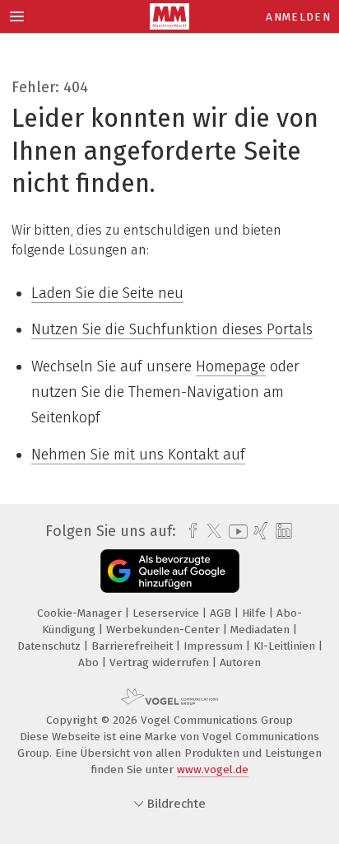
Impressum (214, 646)
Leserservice (167, 613)
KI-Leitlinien (285, 646)
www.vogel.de (212, 769)
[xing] (259, 531)
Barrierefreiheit (133, 646)
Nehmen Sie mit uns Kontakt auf (138, 454)
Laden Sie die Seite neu (107, 293)
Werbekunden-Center (164, 629)
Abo (90, 662)
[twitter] (210, 531)
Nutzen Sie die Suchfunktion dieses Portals (172, 329)
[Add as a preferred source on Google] (169, 571)
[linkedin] (282, 531)
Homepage (231, 366)
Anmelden (298, 17)
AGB (222, 613)
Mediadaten (261, 629)
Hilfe (255, 613)
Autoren (240, 662)
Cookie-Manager (81, 613)
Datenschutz (50, 646)
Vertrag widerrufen (160, 662)
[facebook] (189, 531)
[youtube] (235, 531)
